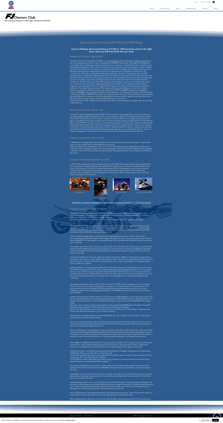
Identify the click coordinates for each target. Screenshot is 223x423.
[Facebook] (214, 2)
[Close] (221, 420)
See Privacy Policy (70, 420)
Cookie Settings (205, 420)
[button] (216, 8)
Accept (215, 420)
